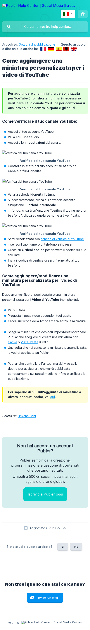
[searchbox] (45, 26)
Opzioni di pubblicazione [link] (37, 44)
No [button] (76, 546)
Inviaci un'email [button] (48, 597)
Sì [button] (62, 546)
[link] (43, 49)
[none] (38, 6)
